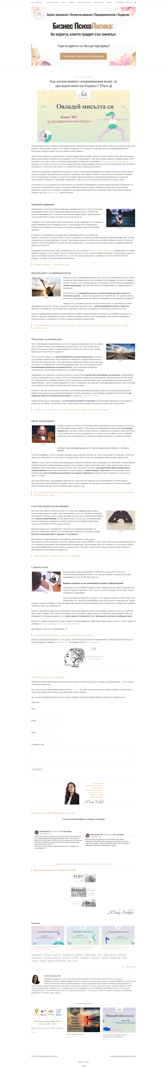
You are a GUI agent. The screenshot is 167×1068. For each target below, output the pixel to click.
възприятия (56, 955)
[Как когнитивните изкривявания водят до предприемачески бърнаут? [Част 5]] (118, 935)
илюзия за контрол (110, 955)
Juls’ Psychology (36, 2)
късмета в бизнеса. (89, 396)
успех (69, 960)
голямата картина (90, 955)
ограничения (85, 957)
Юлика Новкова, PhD (52, 976)
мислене (75, 957)
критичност (67, 957)
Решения (72, 2)
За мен (109, 2)
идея (99, 955)
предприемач (95, 957)
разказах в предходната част (101, 250)
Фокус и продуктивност (83, 76)
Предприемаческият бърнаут (114, 161)
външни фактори (68, 955)
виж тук (76, 689)
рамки (124, 957)
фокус (75, 960)
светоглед (51, 960)
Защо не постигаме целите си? (75, 1034)
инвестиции (122, 955)
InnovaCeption (99, 2)
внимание (47, 955)
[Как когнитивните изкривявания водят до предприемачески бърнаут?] (47, 935)
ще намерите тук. (93, 642)
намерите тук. (52, 193)
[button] (56, 864)
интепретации (36, 957)
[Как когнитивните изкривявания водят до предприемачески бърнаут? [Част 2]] (83, 935)
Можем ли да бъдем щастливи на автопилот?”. (60, 624)
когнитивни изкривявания (52, 957)
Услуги (63, 2)
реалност (35, 960)
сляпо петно (61, 960)
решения (43, 960)
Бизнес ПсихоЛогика (84, 2)
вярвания (79, 955)
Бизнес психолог (52, 2)
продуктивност (115, 957)
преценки (105, 957)
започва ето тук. (61, 642)
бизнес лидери (37, 955)
